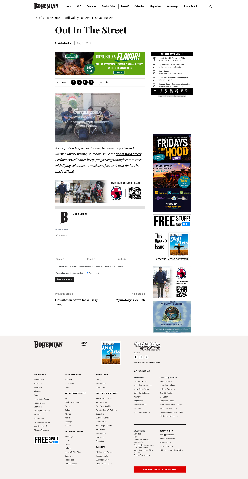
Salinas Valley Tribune (168, 408)
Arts (66, 398)
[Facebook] (73, 82)
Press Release (39, 403)
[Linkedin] (85, 82)
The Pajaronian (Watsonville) (171, 412)
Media (67, 444)
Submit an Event (102, 460)
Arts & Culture (101, 402)
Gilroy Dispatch (166, 381)
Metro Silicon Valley (141, 389)
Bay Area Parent (140, 405)
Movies (68, 414)
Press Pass (69, 460)
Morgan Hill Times (167, 401)
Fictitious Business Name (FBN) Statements (144, 446)
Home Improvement (104, 426)
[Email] (99, 82)
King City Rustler (166, 393)
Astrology (69, 437)
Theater (68, 426)
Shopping (100, 441)
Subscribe (38, 384)
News (67, 387)
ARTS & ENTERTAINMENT (75, 393)
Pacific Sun (138, 397)
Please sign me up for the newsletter (70, 273)
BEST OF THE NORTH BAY (107, 393)
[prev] (38, 17)
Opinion (68, 448)
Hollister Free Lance (167, 389)
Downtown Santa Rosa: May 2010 (76, 302)
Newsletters (39, 380)
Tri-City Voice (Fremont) (169, 416)
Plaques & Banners (41, 430)
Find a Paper (39, 418)
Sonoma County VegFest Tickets (86, 18)
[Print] (106, 82)
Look (67, 440)
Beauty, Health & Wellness (106, 410)
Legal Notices (139, 442)
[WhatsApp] (91, 82)
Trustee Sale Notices (142, 455)
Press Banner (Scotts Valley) (171, 405)
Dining (98, 380)
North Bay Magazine (142, 412)
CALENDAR (100, 447)
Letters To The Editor (73, 452)
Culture (68, 410)
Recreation (100, 429)
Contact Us (38, 395)
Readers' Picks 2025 (104, 398)
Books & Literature (72, 402)
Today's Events (102, 456)
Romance (100, 437)
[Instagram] (141, 357)
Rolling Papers (71, 464)
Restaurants (101, 384)
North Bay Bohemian (142, 393)
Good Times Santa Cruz (143, 385)
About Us (37, 391)
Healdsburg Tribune (167, 385)
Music (67, 418)
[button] (210, 6)
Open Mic (68, 456)
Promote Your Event (104, 464)
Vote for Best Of (40, 426)
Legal (136, 437)
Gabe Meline (64, 43)
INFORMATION (40, 374)
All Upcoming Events (104, 452)
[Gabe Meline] (64, 217)
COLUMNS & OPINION (74, 431)
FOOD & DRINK (102, 374)
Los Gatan (164, 397)
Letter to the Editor (41, 399)
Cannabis (100, 414)
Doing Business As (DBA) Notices (143, 451)
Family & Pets (101, 422)
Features (68, 380)
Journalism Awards (167, 439)
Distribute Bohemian (42, 422)
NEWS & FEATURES (73, 374)
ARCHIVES (84, 343)
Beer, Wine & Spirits (103, 406)
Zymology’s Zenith (130, 300)
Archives (37, 415)
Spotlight (68, 422)
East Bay (137, 408)
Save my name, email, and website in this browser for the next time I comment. (92, 266)
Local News (69, 384)
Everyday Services (103, 418)
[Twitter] (79, 82)
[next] (42, 17)
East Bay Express (140, 381)
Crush (67, 406)
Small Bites (100, 387)
